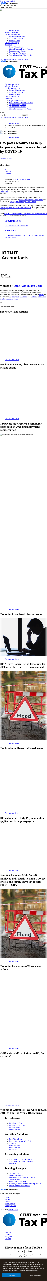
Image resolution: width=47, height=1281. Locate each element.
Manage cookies (10, 1206)
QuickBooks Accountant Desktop (21, 1161)
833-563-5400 (13, 1210)
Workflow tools (14, 41)
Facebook (23, 297)
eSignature (13, 1143)
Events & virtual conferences (19, 1186)
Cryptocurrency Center (17, 51)
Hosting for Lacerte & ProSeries (20, 1141)
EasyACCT (13, 1163)
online (41, 295)
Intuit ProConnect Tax (17, 1125)
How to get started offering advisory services (25, 1184)
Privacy (7, 1199)
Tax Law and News (12, 30)
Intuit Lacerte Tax (15, 1123)
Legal (7, 1197)
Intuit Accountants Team (21, 179)
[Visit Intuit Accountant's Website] (12, 3)
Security (7, 1202)
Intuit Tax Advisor (15, 1139)
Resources (8, 45)
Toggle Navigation (9, 5)
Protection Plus (14, 1145)
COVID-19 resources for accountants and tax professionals (25, 214)
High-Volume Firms (16, 47)
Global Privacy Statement (11, 1264)
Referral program (15, 1129)
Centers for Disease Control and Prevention (15, 208)
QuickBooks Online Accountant (20, 1159)
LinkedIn (34, 297)
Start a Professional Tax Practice (20, 55)
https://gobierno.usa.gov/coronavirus (23, 202)
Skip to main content (7, 1)
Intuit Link (13, 1149)
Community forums (16, 1175)
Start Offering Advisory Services (21, 49)
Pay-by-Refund (14, 1147)
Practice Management (12, 34)
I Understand (11, 1275)
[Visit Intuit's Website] (3, 3)
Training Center (14, 1173)
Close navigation (6, 7)
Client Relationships (12, 43)
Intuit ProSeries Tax (16, 1127)
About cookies (10, 1204)
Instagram (15, 297)
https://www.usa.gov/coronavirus (31, 200)
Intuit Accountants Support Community (12, 59)
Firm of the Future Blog (17, 1181)
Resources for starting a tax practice (22, 1177)
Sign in (27, 59)
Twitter (7, 1234)
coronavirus (4, 192)
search (2, 113)
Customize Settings (35, 1275)
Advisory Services (11, 32)
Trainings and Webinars (17, 53)
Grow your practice (16, 39)
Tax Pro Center (14, 1179)
